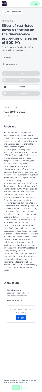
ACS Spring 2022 (14, 111)
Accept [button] (16, 387)
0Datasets (22, 93)
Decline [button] (25, 387)
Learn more (24, 382)
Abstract (21, 87)
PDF (22, 80)
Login (34, 4)
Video (21, 73)
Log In (21, 318)
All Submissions (14, 12)
